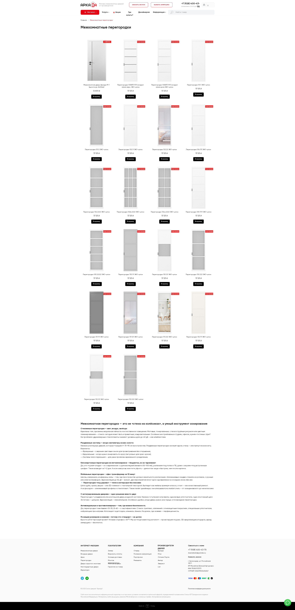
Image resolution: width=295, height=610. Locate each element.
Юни (159, 554)
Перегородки (86, 560)
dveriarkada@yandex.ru (197, 553)
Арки (82, 557)
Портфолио (138, 557)
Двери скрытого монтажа (91, 563)
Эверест (161, 563)
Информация (159, 12)
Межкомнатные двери (89, 551)
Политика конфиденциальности (199, 589)
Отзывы (136, 551)
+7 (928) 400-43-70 (197, 550)
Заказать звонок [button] (194, 557)
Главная (84, 20)
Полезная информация (142, 554)
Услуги (105, 12)
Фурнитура (85, 570)
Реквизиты (138, 560)
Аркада (161, 551)
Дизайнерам (144, 12)
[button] (161, 4)
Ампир (160, 560)
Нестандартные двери (89, 567)
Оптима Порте (163, 557)
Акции (118, 12)
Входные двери (87, 554)
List (159, 567)
